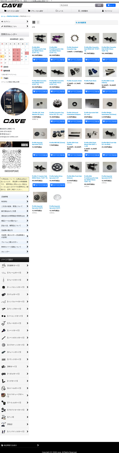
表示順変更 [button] (82, 23)
